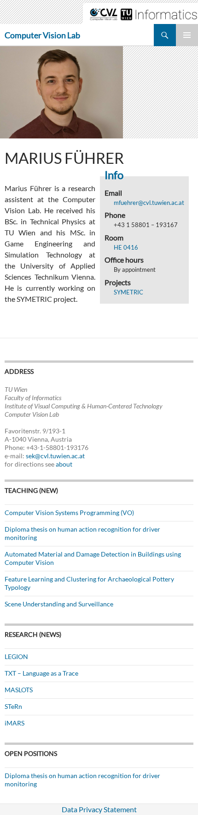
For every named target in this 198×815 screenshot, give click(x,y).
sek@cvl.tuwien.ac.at (55, 456)
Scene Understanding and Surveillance (59, 604)
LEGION (16, 656)
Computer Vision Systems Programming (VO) (69, 512)
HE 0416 (126, 247)
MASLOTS (19, 690)
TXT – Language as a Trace (41, 673)
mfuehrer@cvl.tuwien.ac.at (149, 202)
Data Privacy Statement (99, 809)
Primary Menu (187, 35)
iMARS (14, 723)
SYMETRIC (128, 292)
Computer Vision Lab (42, 35)
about (64, 464)
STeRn (13, 706)
